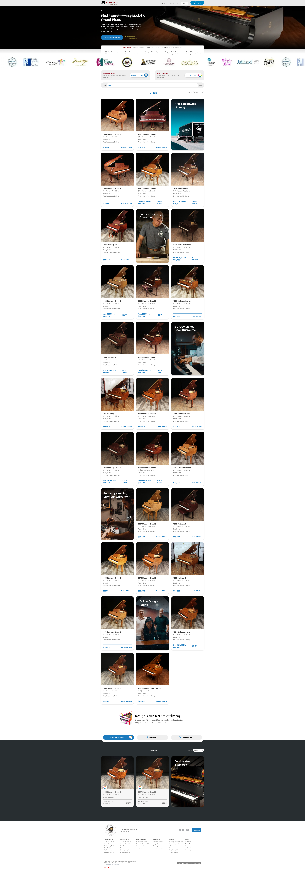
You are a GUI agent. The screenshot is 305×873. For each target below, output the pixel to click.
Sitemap (134, 861)
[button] (152, 737)
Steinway (116, 11)
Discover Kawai (173, 852)
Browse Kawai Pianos (126, 844)
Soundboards (140, 846)
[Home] (101, 10)
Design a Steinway (109, 850)
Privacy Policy (107, 861)
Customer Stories (157, 842)
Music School (189, 848)
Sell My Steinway (109, 848)
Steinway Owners (157, 846)
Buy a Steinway (174, 4)
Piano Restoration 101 (142, 844)
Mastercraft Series (141, 842)
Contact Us (196, 830)
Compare (139, 848)
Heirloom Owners (157, 848)
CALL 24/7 (197, 2)
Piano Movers (189, 844)
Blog (170, 848)
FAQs (170, 846)
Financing (188, 846)
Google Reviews (157, 844)
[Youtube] (187, 830)
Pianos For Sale (108, 11)
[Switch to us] (105, 867)
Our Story (188, 842)
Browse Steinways (125, 852)
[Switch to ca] (108, 867)
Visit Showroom (109, 852)
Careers (129, 861)
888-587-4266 (124, 831)
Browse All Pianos (125, 842)
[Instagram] (183, 830)
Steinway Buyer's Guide (176, 842)
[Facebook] (179, 830)
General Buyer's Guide (175, 844)
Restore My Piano (162, 4)
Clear (200, 85)
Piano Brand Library (174, 850)
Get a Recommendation (112, 38)
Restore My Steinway (110, 846)
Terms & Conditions (122, 861)
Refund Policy (114, 861)
